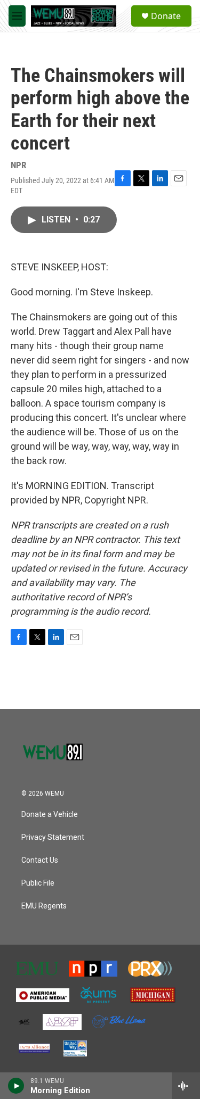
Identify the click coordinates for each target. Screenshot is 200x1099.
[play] (16, 1085)
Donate (166, 16)
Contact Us (39, 860)
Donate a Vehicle (49, 815)
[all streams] (186, 1085)
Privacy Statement (52, 837)
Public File (37, 883)
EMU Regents (44, 906)
